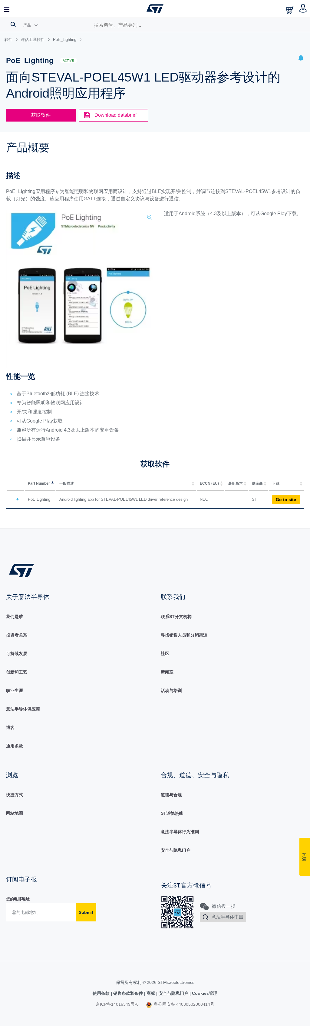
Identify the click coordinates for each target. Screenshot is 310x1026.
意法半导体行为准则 (180, 831)
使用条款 (102, 993)
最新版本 (235, 483)
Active (68, 60)
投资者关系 (16, 635)
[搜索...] (13, 24)
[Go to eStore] (290, 9)
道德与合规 (171, 794)
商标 (150, 993)
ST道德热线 (172, 813)
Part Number (39, 483)
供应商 (257, 483)
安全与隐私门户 (175, 850)
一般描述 (66, 483)
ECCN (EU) (209, 483)
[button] (7, 9)
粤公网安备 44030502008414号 (183, 1004)
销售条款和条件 (128, 993)
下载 (275, 483)
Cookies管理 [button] (204, 993)
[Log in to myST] (303, 9)
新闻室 (167, 672)
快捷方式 (14, 794)
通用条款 (14, 746)
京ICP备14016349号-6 (117, 1004)
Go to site (286, 499)
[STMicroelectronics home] (155, 8)
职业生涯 (14, 690)
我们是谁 (14, 616)
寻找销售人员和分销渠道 (184, 635)
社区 (165, 653)
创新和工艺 (16, 672)
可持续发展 (16, 653)
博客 (10, 727)
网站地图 (14, 813)
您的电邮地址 (18, 899)
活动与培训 (171, 690)
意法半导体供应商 (23, 709)
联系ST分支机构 (176, 616)
